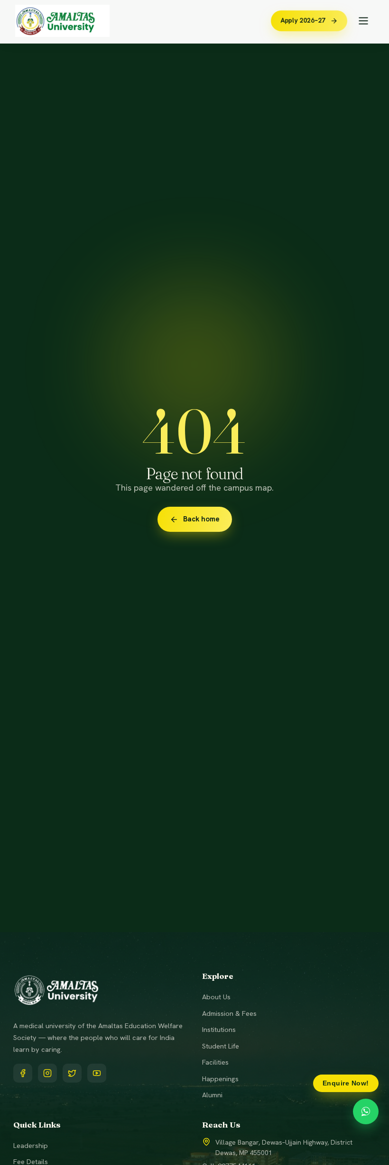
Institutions (219, 1029)
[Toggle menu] (363, 20)
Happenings (220, 1078)
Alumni (212, 1094)
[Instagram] (47, 1073)
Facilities (215, 1061)
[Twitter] (72, 1073)
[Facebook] (22, 1073)
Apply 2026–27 (302, 20)
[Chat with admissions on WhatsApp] (366, 1111)
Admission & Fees (229, 1013)
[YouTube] (96, 1073)
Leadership (30, 1145)
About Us (216, 996)
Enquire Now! (346, 1083)
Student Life (220, 1045)
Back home (201, 519)
